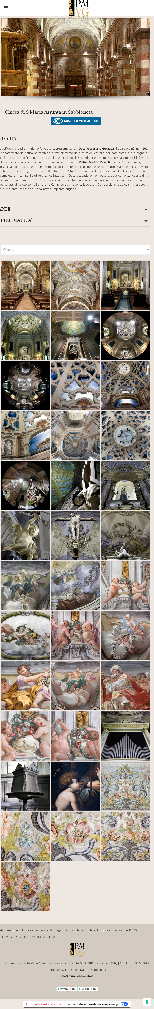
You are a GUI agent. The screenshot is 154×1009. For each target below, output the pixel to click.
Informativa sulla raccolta (43, 1004)
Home (7, 930)
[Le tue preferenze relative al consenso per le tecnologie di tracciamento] (147, 1002)
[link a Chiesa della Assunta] (75, 121)
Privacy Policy (67, 988)
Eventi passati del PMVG (121, 930)
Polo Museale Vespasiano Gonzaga (38, 930)
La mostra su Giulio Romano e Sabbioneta (29, 937)
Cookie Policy (89, 988)
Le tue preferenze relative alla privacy (92, 1004)
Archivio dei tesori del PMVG (83, 930)
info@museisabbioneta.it (77, 976)
